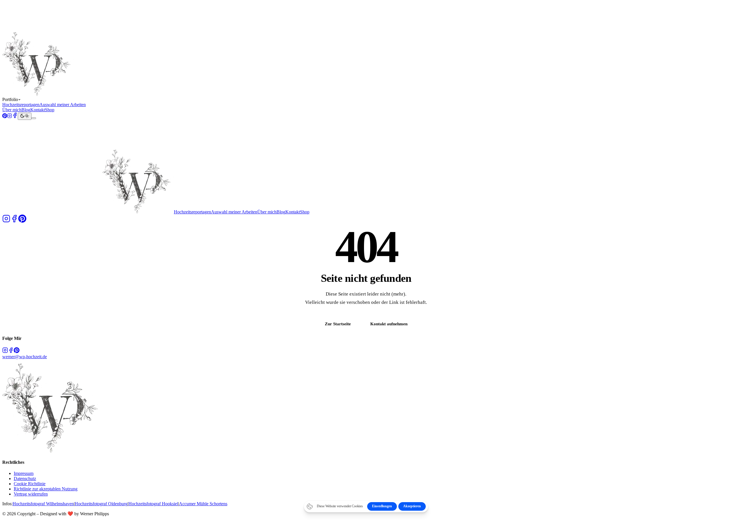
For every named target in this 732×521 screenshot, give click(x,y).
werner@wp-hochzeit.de (24, 356)
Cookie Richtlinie (29, 483)
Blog (25, 109)
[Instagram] (9, 116)
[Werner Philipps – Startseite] (88, 94)
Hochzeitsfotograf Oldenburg (101, 503)
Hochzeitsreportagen (20, 104)
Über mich (11, 109)
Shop (49, 109)
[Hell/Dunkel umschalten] (24, 116)
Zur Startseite (338, 323)
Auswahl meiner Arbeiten (62, 104)
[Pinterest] (4, 116)
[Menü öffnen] (33, 118)
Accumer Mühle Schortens (203, 503)
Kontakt (37, 109)
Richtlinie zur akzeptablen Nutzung (45, 488)
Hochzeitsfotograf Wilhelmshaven (43, 503)
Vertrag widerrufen (31, 494)
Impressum (23, 473)
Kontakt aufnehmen (388, 323)
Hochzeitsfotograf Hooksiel (153, 503)
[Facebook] (15, 116)
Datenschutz (25, 478)
